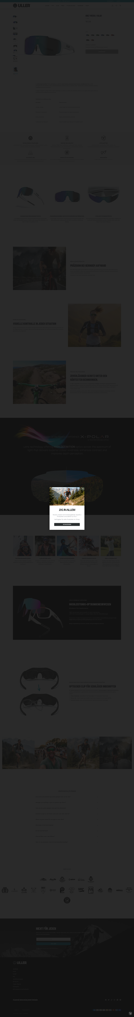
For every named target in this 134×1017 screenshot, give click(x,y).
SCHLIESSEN (67, 524)
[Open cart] (130, 1013)
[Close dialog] (83, 488)
